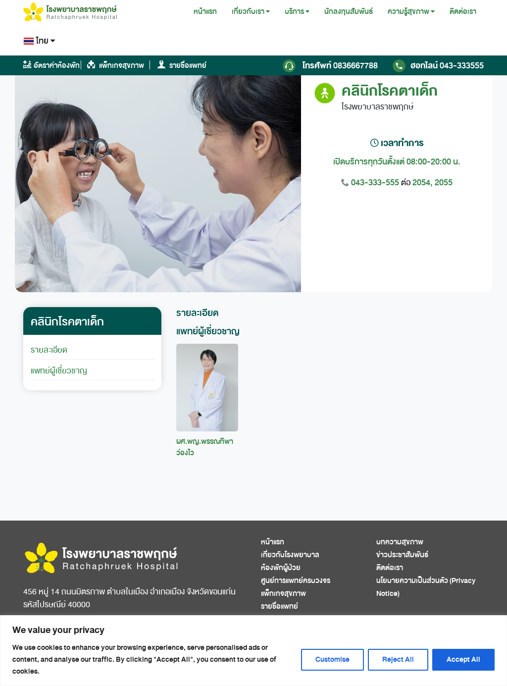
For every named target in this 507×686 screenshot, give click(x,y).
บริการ (294, 11)
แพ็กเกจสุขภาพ (121, 65)
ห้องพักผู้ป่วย (281, 568)
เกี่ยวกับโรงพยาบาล (290, 555)
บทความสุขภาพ (399, 542)
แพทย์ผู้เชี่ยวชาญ (59, 371)
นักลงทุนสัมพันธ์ (348, 11)
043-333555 (447, 65)
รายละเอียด (49, 350)
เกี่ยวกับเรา (248, 11)
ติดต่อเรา (463, 11)
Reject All (398, 659)
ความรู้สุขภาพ (408, 11)
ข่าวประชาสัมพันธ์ (402, 555)
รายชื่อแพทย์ (187, 65)
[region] (253, 650)
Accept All (463, 659)
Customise (332, 659)
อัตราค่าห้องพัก (57, 65)
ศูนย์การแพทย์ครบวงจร (295, 580)
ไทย (42, 41)
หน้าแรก (205, 11)
